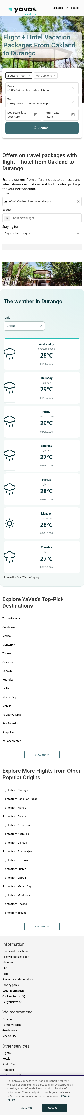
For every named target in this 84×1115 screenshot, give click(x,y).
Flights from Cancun (14, 842)
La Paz (6, 688)
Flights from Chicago (15, 790)
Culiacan (7, 662)
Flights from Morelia (14, 807)
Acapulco (8, 732)
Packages (60, 8)
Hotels (75, 7)
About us (7, 962)
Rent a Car (8, 1064)
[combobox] (42, 201)
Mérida (6, 635)
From (10, 86)
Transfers (8, 1069)
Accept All (54, 1107)
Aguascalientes (11, 740)
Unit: (8, 317)
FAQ (4, 968)
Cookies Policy (13, 996)
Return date (52, 112)
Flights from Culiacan (15, 816)
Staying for (10, 226)
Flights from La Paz (14, 877)
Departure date (16, 112)
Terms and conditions (15, 951)
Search (43, 128)
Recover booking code (15, 956)
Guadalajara (9, 627)
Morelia (6, 705)
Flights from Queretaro (16, 825)
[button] (20, 117)
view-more (42, 755)
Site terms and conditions (17, 979)
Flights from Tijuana (14, 912)
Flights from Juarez (14, 868)
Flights (6, 1053)
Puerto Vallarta (11, 714)
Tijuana (6, 653)
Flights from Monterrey (16, 895)
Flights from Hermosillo (16, 860)
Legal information (13, 990)
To (9, 99)
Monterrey (8, 644)
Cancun (7, 670)
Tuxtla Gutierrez (11, 618)
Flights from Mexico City (16, 886)
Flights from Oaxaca (14, 903)
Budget (6, 209)
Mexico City (9, 697)
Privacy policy (10, 985)
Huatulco (7, 679)
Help (5, 973)
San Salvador (10, 723)
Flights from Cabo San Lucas (19, 798)
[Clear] (73, 88)
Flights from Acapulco (15, 833)
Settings (26, 1107)
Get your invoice (12, 1002)
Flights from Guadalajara (17, 851)
